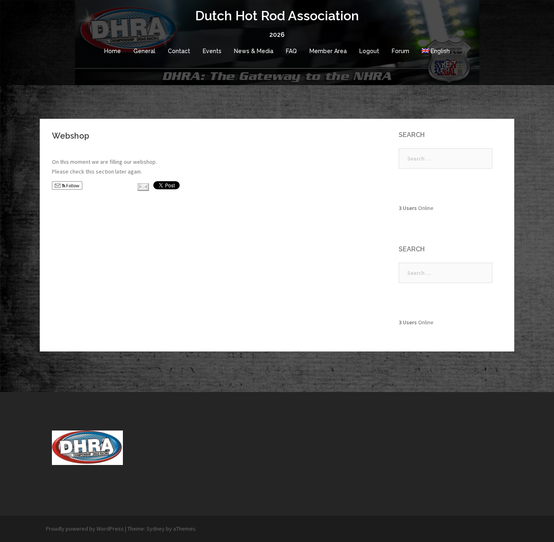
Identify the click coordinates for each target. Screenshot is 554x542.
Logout (369, 51)
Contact (179, 51)
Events (212, 51)
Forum (400, 51)
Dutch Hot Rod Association (277, 15)
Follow (72, 185)
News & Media (253, 51)
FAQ (291, 51)
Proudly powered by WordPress (85, 528)
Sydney (155, 528)
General (144, 51)
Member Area (328, 51)
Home (112, 51)
